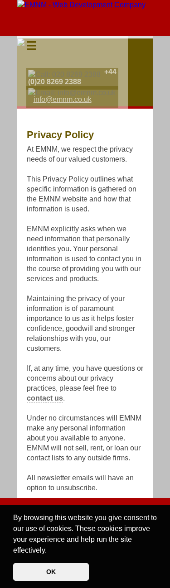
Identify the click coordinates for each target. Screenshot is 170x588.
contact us (45, 398)
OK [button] (51, 571)
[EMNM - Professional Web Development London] (81, 5)
